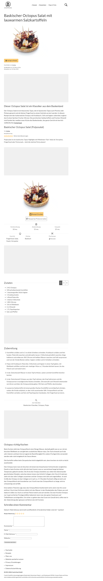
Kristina (14, 65)
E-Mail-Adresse (10, 534)
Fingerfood (18, 123)
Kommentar (8, 526)
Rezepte (8, 553)
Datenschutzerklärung (13, 568)
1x (60, 283)
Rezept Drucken (37, 214)
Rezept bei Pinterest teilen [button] (37, 219)
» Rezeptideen (42, 5)
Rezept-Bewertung (9, 513)
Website (7, 538)
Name (6, 530)
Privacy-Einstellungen (13, 562)
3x (67, 283)
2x (63, 283)
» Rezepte (34, 5)
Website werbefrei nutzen (14, 559)
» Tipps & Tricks (52, 5)
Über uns (8, 556)
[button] (5, 136)
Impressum (9, 565)
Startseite (8, 550)
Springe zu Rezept (12, 60)
